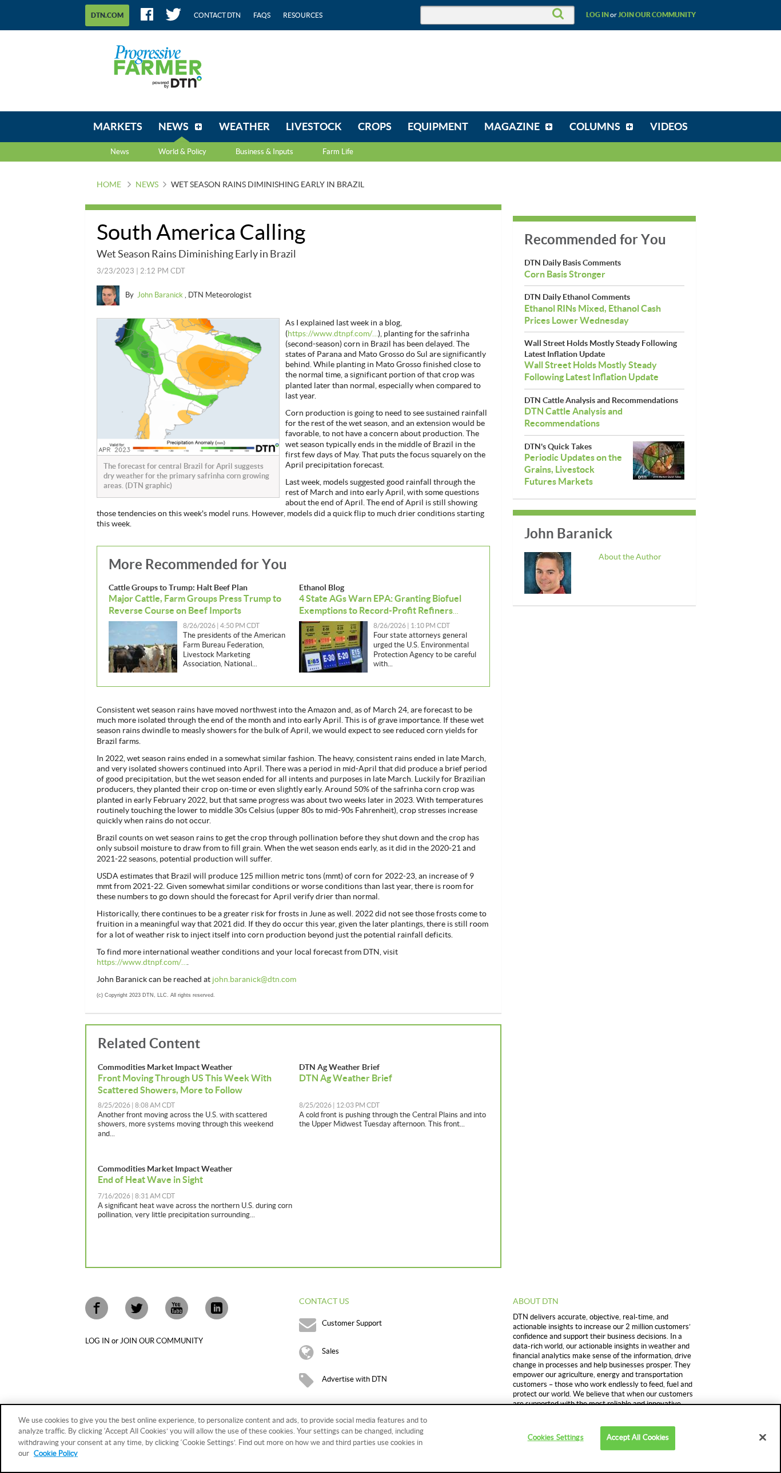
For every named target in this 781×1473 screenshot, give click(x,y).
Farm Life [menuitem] (337, 152)
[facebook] (96, 1308)
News (119, 152)
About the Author (630, 557)
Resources (302, 15)
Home (109, 185)
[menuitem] (117, 126)
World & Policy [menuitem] (182, 152)
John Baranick (161, 295)
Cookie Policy (56, 1454)
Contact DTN (217, 15)
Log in (597, 14)
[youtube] (176, 1308)
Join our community (657, 14)
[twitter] (136, 1308)
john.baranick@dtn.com (254, 980)
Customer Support (352, 1323)
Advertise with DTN (354, 1379)
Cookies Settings (556, 1438)
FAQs (261, 15)
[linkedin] (216, 1308)
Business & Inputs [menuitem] (264, 152)
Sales (330, 1351)
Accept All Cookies (638, 1438)
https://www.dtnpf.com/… (333, 334)
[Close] (762, 1437)
